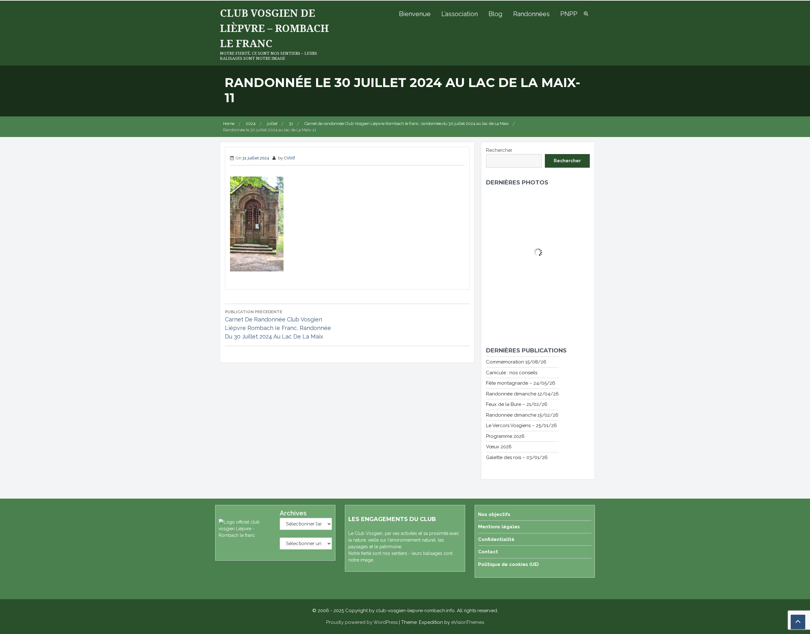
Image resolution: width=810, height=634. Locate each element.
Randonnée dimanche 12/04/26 (522, 394)
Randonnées (531, 14)
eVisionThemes (467, 622)
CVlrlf (289, 158)
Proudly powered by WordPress (362, 622)
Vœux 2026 (499, 447)
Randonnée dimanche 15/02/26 (522, 415)
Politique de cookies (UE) (508, 564)
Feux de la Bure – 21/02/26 (516, 404)
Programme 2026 (505, 436)
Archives (293, 513)
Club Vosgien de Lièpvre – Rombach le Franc (274, 28)
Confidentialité (496, 539)
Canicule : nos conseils (511, 373)
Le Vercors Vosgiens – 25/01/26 (521, 425)
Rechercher (499, 150)
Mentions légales (499, 527)
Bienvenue (415, 14)
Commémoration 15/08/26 (516, 362)
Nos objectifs (494, 514)
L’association (459, 14)
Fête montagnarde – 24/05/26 (520, 383)
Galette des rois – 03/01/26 (517, 457)
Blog (495, 14)
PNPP (568, 14)
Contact (488, 552)
